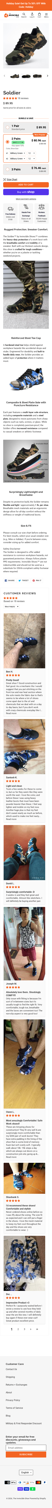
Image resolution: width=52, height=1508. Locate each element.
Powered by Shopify (38, 1498)
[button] (10, 98)
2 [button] (18, 1329)
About (9, 1392)
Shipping (10, 1377)
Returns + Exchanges (16, 1384)
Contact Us (11, 1369)
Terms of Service (14, 1408)
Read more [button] (11, 713)
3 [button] (24, 1329)
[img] (24, 675)
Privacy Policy (13, 1400)
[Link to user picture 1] (24, 640)
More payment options (26, 199)
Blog (8, 1415)
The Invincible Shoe (21, 1498)
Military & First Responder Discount (24, 1423)
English (25, 1472)
